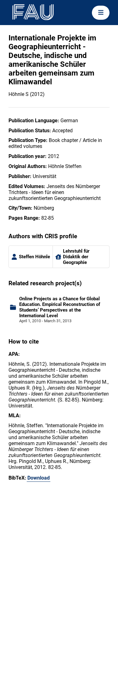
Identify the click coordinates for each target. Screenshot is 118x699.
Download (38, 478)
